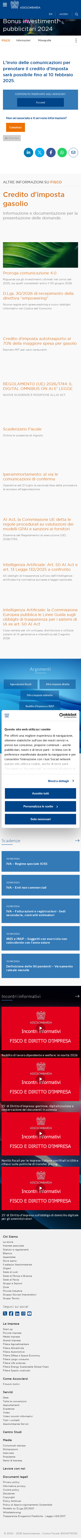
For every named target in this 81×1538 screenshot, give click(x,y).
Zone (6, 1287)
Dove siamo (10, 1260)
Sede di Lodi (10, 1272)
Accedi (63, 14)
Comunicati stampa (14, 1445)
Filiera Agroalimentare (16, 1344)
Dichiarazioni (10, 1449)
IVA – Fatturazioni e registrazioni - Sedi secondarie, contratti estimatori (36, 913)
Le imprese (11, 1323)
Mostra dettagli (58, 780)
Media (7, 1440)
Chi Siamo (10, 1236)
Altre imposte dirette (57, 684)
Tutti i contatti (11, 1420)
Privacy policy (11, 1482)
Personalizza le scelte (38, 806)
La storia (8, 1242)
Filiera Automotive (14, 1351)
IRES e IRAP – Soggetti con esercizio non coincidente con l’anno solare (36, 940)
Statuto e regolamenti (16, 1249)
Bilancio (7, 1253)
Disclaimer (9, 1493)
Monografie (44, 40)
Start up (8, 1329)
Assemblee (9, 1257)
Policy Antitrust (12, 1501)
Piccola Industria (12, 1291)
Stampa (13, 138)
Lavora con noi (14, 1468)
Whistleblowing (12, 1512)
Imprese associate (13, 1245)
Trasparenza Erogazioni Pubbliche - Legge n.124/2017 (34, 1516)
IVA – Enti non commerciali (26, 887)
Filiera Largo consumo (16, 1359)
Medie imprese (11, 1336)
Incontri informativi (21, 996)
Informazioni (23, 40)
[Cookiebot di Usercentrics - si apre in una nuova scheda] (59, 715)
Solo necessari (40, 819)
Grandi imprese (12, 1340)
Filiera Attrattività (13, 1348)
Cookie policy (11, 1489)
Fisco (6, 40)
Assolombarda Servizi (16, 1424)
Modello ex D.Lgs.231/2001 (18, 1508)
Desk (6, 1397)
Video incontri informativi (18, 1416)
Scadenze (11, 840)
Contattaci (15, 127)
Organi (7, 1268)
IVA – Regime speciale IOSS (27, 863)
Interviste (8, 1453)
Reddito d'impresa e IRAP (40, 706)
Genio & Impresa (12, 1460)
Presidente (9, 1456)
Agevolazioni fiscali (20, 684)
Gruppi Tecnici (11, 1298)
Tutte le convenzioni (15, 1401)
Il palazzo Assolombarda (17, 1264)
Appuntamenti (11, 1405)
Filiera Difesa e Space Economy (21, 1355)
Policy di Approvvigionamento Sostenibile (27, 1504)
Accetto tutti (40, 793)
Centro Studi (12, 1432)
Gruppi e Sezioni (12, 1283)
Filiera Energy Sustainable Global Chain (26, 1366)
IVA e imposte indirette (40, 695)
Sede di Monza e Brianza (17, 1276)
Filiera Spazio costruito (16, 1370)
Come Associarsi (15, 1378)
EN (50, 14)
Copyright (9, 1497)
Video (6, 1412)
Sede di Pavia (11, 1279)
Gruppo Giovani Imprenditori (19, 1294)
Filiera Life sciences (14, 1363)
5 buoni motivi (11, 1384)
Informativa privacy (14, 1486)
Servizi (8, 1392)
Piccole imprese (12, 1333)
